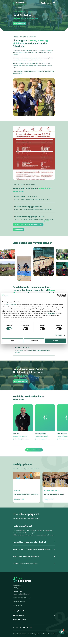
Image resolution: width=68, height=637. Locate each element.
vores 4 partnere (11, 304)
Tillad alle (55, 340)
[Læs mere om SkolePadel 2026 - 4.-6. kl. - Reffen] (34, 198)
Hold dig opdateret (18, 615)
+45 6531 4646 (17, 591)
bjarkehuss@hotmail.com (22, 439)
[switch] (25, 328)
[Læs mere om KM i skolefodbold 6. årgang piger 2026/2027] (34, 208)
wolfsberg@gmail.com (43, 439)
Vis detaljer (58, 335)
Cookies (53, 634)
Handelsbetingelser (33, 634)
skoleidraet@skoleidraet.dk (21, 594)
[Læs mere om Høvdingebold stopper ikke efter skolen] (26, 487)
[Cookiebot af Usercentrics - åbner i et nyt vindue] (58, 295)
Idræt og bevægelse (19, 611)
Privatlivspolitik (45, 634)
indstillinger (51, 313)
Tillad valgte (34, 340)
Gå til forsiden (18, 7)
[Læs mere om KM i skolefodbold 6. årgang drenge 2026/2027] (34, 217)
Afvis (12, 340)
